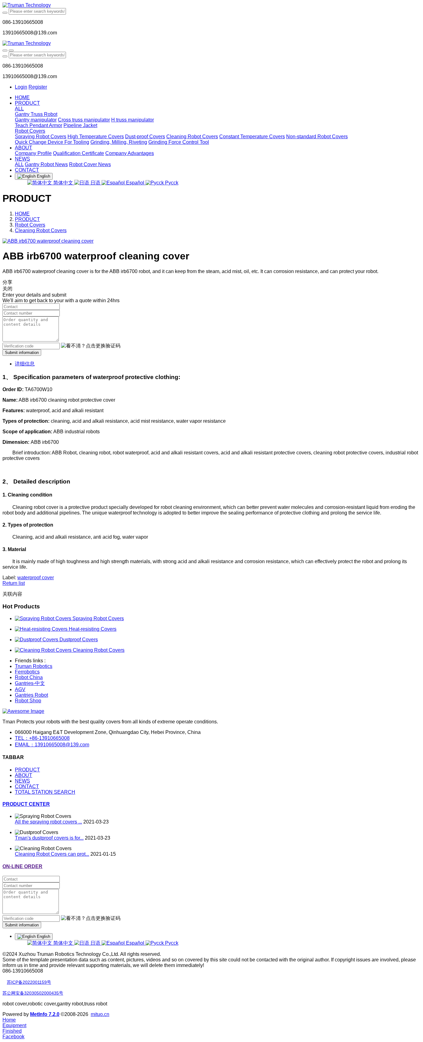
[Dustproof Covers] (37, 639)
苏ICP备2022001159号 (29, 982)
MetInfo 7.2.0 (44, 1014)
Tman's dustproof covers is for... (49, 838)
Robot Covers (30, 224)
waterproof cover (35, 577)
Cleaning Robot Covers (41, 230)
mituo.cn (100, 1014)
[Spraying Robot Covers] (43, 618)
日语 (95, 182)
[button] (90, 346)
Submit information (22, 352)
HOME (22, 97)
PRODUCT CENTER (26, 804)
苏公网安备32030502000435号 (32, 993)
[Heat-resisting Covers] (42, 629)
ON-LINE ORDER (22, 866)
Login (21, 87)
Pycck (171, 182)
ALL (19, 108)
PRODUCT (27, 219)
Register (37, 87)
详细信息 (25, 363)
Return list (13, 583)
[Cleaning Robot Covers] (44, 650)
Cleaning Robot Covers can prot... (52, 854)
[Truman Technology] (211, 5)
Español (135, 182)
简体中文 (63, 182)
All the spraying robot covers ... (48, 821)
